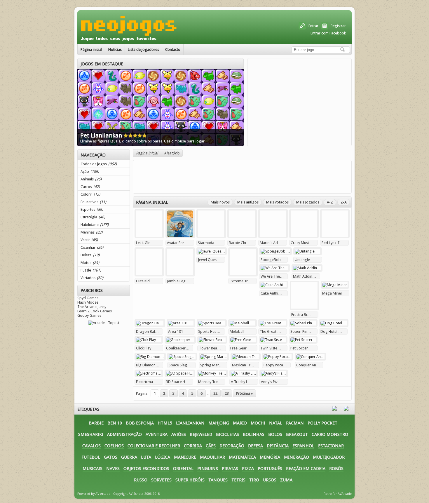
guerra (129, 457)
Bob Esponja (140, 423)
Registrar (338, 26)
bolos (275, 434)
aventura (157, 434)
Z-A (344, 202)
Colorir (90, 194)
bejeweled (201, 434)
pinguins (207, 468)
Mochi (258, 423)
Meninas (91, 232)
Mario (240, 423)
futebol (90, 457)
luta (146, 457)
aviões (178, 434)
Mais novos (220, 202)
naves (113, 468)
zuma (286, 480)
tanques (218, 480)
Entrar (313, 26)
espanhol (303, 445)
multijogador (329, 457)
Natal (275, 423)
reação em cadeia (305, 468)
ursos (269, 480)
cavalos (91, 445)
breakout (297, 434)
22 (215, 393)
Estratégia (93, 217)
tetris (238, 480)
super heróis (190, 480)
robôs (336, 468)
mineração (296, 457)
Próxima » (244, 393)
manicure (185, 457)
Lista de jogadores (143, 49)
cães (211, 445)
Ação (90, 171)
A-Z (330, 202)
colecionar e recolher (154, 445)
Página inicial (91, 49)
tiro (254, 480)
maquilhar (212, 457)
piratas (230, 468)
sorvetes (161, 480)
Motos (90, 262)
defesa (255, 445)
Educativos (93, 202)
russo (140, 480)
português (270, 468)
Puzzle (91, 270)
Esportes (92, 209)
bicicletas (227, 434)
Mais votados (277, 202)
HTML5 (165, 423)
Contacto (172, 49)
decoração (231, 445)
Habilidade (95, 224)
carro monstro (330, 434)
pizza (248, 468)
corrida (193, 445)
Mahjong (218, 423)
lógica (162, 457)
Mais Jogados (307, 202)
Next (238, 99)
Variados (92, 278)
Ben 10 (114, 423)
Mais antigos (248, 202)
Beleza (90, 255)
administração (124, 434)
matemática (242, 457)
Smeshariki (90, 434)
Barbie (96, 423)
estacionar (331, 445)
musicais (92, 468)
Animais (91, 179)
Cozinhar (92, 247)
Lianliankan (190, 423)
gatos (110, 457)
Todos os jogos (99, 164)
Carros (90, 187)
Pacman (295, 423)
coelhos (114, 445)
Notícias (115, 49)
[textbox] (321, 49)
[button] (342, 49)
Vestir (89, 240)
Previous (82, 99)
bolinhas (253, 434)
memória (270, 457)
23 (227, 393)
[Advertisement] (299, 102)
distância (278, 445)
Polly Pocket (322, 423)
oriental (183, 468)
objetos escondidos (146, 468)
